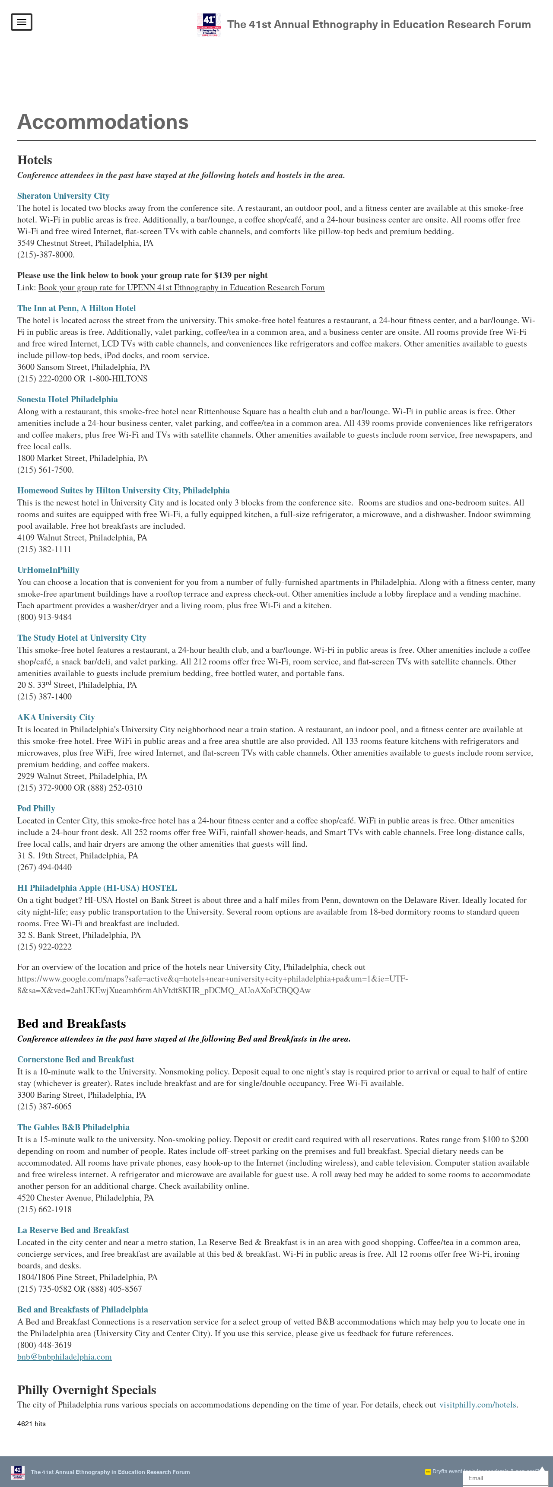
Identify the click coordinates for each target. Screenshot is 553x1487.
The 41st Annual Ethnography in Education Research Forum (379, 24)
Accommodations (103, 122)
